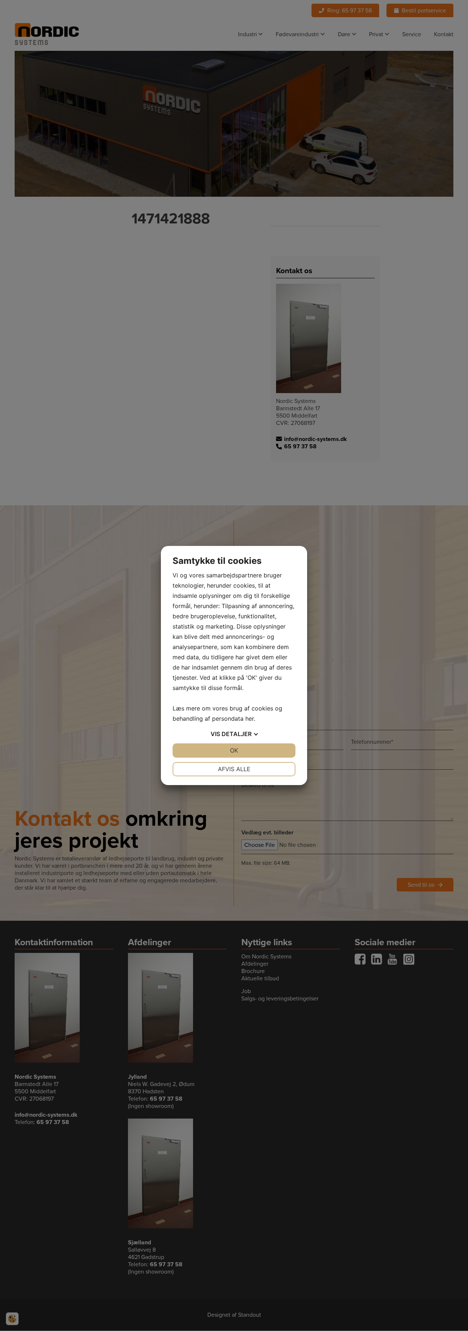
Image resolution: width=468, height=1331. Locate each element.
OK (234, 750)
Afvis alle (234, 769)
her (249, 718)
